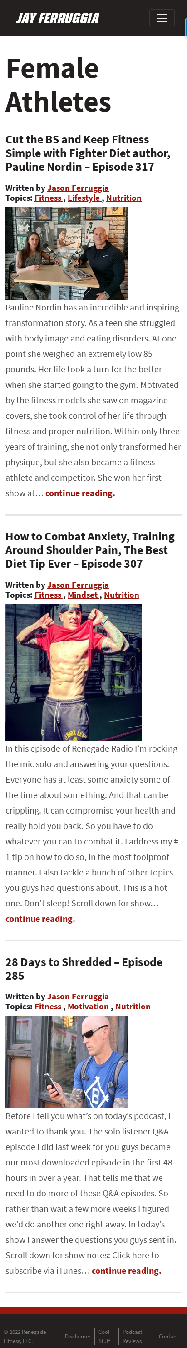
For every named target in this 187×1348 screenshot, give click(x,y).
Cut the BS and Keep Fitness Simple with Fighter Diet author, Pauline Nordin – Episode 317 (88, 153)
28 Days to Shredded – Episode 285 (83, 968)
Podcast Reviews (132, 1336)
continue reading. (80, 493)
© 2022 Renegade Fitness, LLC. (25, 1336)
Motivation (89, 1006)
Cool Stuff (104, 1336)
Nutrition (124, 197)
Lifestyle (85, 197)
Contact (168, 1336)
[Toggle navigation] (162, 18)
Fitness (48, 197)
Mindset (83, 594)
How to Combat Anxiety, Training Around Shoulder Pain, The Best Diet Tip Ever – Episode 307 (90, 550)
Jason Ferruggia (78, 187)
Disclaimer (78, 1336)
